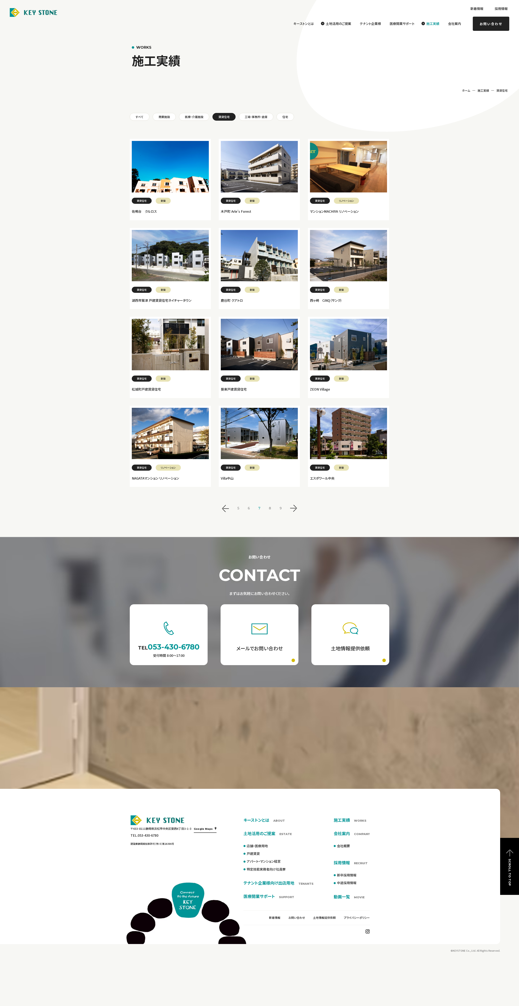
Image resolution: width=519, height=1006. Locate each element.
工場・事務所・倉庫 (256, 117)
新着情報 (476, 8)
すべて (140, 117)
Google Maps (203, 828)
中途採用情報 (346, 882)
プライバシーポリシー (357, 918)
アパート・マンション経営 (264, 861)
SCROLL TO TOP (509, 872)
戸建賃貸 (253, 853)
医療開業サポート (402, 23)
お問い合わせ (491, 23)
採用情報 (501, 8)
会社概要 (343, 845)
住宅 (285, 117)
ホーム (466, 90)
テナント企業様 (370, 23)
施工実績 (483, 90)
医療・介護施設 (194, 117)
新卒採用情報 (346, 875)
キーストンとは (304, 23)
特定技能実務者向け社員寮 (266, 869)
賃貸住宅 (224, 117)
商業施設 (164, 117)
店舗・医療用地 (257, 845)
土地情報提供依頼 (324, 918)
